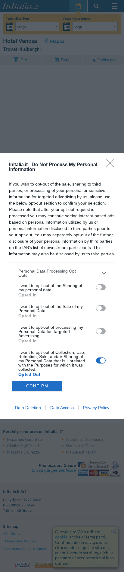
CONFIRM (37, 386)
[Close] (112, 165)
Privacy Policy (96, 407)
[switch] (101, 287)
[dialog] (62, 286)
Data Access (62, 407)
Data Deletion (28, 407)
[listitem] (62, 273)
